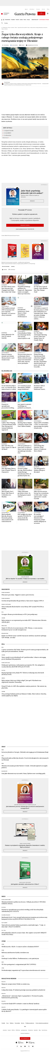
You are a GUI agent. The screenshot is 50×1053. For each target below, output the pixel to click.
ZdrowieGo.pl (30, 1030)
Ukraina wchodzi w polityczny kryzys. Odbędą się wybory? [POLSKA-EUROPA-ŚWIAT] (24, 903)
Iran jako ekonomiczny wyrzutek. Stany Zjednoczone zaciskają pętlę (23, 773)
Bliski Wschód (4, 771)
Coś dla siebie (7, 135)
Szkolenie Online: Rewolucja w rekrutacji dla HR (25, 804)
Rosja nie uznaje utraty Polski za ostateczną (15, 984)
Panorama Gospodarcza (25, 1033)
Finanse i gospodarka (6, 604)
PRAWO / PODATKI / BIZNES (25, 843)
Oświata (3, 678)
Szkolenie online (25, 576)
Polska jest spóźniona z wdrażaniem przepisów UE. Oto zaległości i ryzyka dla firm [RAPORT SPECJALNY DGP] (23, 666)
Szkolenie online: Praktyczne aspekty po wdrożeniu (30, 196)
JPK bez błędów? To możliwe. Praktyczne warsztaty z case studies (25, 579)
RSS (25, 1026)
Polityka (3, 670)
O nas (7, 1023)
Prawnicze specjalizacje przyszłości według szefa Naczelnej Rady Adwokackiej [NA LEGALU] (8, 406)
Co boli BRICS (7, 133)
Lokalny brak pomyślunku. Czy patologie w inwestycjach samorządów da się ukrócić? (24, 1010)
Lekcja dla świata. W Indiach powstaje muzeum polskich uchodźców (23, 990)
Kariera (22, 1023)
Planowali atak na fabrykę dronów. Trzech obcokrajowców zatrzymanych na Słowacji (25, 759)
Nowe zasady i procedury (25, 882)
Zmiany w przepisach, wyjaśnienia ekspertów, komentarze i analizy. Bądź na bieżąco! (25, 846)
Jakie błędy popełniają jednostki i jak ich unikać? (32, 192)
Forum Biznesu (44, 1030)
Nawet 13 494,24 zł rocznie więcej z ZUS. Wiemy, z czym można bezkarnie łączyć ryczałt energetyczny (22, 629)
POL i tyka (4, 930)
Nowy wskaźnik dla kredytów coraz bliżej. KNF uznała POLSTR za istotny (23, 607)
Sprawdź (32, 201)
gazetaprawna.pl (24, 1030)
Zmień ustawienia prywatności (41, 1023)
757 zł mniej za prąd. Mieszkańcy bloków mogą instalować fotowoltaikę (24, 387)
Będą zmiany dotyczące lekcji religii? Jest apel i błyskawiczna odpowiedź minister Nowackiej (21, 681)
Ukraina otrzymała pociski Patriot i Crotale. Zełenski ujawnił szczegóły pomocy (25, 766)
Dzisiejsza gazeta (6, 14)
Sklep (48, 9)
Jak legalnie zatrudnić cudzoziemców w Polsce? (25, 884)
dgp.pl (26, 9)
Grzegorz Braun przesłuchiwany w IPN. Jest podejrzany (19, 614)
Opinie (3, 944)
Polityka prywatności (29, 1023)
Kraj (3, 612)
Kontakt (3, 1023)
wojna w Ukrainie (5, 266)
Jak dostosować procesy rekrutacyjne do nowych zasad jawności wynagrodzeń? (25, 807)
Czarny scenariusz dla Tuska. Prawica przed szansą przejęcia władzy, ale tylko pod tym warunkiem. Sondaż (25, 650)
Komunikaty (17, 1023)
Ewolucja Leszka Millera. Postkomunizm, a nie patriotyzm (20, 958)
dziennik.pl (32, 9)
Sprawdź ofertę (25, 225)
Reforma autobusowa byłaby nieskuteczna (15, 952)
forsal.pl (38, 9)
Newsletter (36, 1030)
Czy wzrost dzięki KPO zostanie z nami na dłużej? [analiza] (20, 1004)
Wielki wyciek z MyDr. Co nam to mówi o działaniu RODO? (20, 947)
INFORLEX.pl (18, 1030)
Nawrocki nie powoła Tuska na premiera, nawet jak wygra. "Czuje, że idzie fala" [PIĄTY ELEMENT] (23, 926)
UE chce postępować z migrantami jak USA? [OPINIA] (19, 964)
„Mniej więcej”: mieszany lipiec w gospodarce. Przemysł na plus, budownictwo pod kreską (22, 997)
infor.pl (43, 9)
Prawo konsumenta (6, 592)
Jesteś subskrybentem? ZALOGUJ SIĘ (25, 229)
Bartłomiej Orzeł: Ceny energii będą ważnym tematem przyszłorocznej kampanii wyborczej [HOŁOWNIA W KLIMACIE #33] (24, 918)
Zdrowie (3, 691)
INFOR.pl (13, 1030)
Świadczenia (4, 625)
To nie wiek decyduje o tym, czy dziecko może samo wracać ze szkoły (9, 387)
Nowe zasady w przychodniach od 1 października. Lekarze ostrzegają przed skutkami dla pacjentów (24, 658)
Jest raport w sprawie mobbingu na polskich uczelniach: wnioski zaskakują (24, 406)
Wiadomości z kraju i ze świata (8, 27)
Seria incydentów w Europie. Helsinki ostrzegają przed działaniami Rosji (25, 752)
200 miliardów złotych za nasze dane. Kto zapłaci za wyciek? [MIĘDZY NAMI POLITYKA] (24, 933)
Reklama (12, 1023)
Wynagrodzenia (5, 633)
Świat (16, 27)
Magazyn (3, 981)
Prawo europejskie (6, 662)
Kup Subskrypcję (41, 13)
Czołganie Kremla (8, 130)
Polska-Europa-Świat (6, 899)
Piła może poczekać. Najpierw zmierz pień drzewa (18, 595)
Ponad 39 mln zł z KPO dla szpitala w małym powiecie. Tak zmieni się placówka (24, 687)
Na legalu (4, 907)
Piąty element (4, 922)
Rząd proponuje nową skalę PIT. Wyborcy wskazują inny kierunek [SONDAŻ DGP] (23, 673)
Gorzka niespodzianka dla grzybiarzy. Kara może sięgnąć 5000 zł (23, 601)
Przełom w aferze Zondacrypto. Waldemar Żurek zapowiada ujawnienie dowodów (41, 387)
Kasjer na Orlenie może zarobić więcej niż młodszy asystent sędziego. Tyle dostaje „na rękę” (24, 636)
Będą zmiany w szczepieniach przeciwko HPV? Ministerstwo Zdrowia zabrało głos (24, 621)
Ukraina (13, 266)
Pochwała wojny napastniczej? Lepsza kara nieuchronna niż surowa (23, 970)
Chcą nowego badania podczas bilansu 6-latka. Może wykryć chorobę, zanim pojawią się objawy (24, 695)
